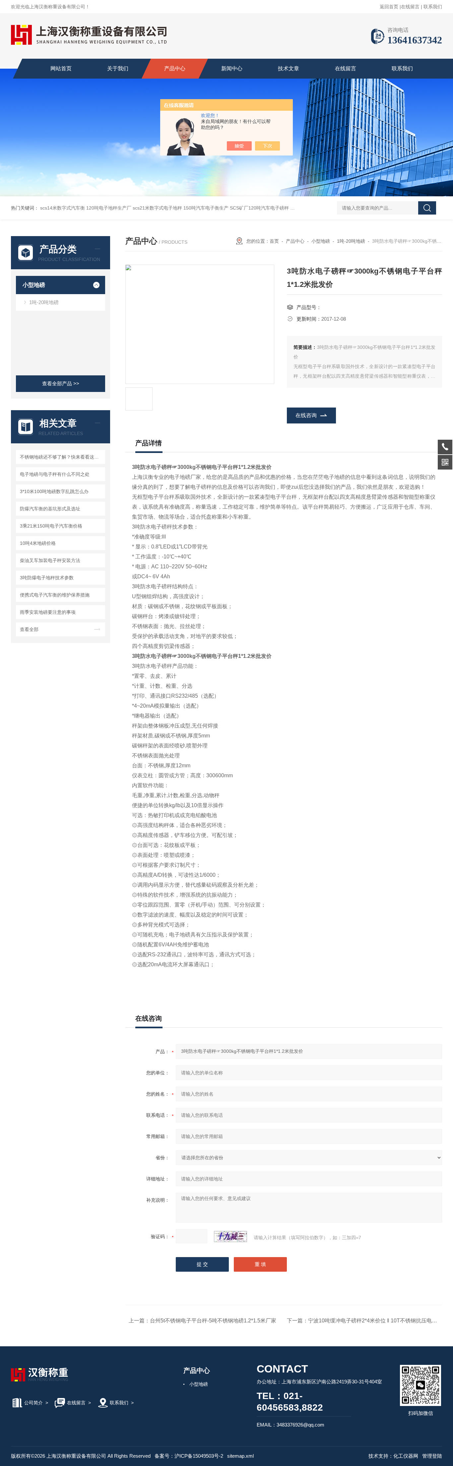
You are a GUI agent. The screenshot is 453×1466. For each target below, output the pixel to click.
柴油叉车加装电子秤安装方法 (50, 560)
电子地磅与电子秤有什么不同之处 (55, 474)
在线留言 (410, 6)
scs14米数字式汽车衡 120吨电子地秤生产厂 (85, 208)
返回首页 (389, 6)
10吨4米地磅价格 (38, 543)
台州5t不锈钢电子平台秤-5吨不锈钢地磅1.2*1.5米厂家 (213, 1320)
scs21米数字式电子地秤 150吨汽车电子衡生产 (180, 208)
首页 (274, 241)
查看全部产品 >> (60, 383)
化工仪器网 (405, 1456)
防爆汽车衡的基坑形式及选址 (50, 508)
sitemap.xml (240, 1456)
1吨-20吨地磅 (44, 302)
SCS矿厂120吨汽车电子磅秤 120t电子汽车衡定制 (281, 208)
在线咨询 (306, 415)
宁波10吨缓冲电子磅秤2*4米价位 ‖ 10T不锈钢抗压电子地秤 (378, 1320)
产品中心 (174, 68)
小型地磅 (34, 285)
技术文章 (288, 68)
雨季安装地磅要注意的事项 (48, 612)
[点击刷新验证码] (230, 1236)
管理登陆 (432, 1456)
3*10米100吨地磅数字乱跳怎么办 (54, 491)
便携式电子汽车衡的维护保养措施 (55, 595)
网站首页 (61, 68)
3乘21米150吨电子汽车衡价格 (51, 526)
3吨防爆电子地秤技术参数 (47, 577)
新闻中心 (231, 68)
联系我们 (432, 6)
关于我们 (117, 68)
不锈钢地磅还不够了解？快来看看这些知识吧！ (61, 457)
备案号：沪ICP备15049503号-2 (189, 1456)
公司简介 (33, 1402)
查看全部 (29, 629)
